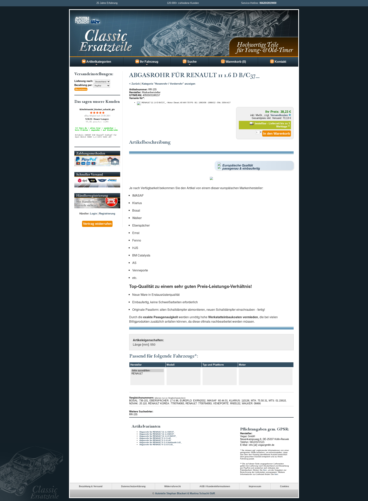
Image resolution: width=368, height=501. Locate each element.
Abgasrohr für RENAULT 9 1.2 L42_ (155, 438)
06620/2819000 (268, 3)
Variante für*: (137, 98)
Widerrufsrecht (172, 486)
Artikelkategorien (98, 61)
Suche (191, 61)
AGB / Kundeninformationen (215, 486)
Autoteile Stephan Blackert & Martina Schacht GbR (185, 493)
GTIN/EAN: (135, 95)
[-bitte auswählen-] (147, 370)
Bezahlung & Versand (90, 486)
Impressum (255, 486)
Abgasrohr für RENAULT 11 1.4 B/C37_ (157, 434)
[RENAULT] (147, 373)
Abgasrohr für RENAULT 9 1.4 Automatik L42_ (160, 442)
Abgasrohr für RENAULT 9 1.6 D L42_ (156, 444)
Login (93, 213)
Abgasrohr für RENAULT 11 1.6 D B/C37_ (158, 436)
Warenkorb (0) (235, 61)
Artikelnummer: (138, 89)
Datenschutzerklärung (133, 486)
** (289, 126)
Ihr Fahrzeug (148, 61)
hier (265, 470)
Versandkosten (279, 115)
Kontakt (280, 61)
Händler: (84, 213)
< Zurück (134, 83)
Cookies (284, 486)
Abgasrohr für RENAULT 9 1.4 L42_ (155, 440)
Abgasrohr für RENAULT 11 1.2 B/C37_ (157, 432)
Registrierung (107, 213)
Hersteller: (135, 92)
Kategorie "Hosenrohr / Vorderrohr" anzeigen (168, 83)
